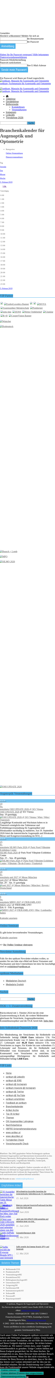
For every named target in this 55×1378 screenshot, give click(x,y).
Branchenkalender (14, 1106)
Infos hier (48, 1021)
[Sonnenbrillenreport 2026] (9, 1238)
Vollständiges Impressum (36, 1320)
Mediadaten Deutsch (16, 980)
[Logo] (24, 88)
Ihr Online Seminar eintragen (18, 944)
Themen (10, 1117)
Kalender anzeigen (8, 918)
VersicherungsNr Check (17, 1143)
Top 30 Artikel (12, 1113)
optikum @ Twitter (15, 1091)
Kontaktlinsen (18, 107)
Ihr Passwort (33, 42)
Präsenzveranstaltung (14, 157)
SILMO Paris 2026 (9, 852)
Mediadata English (15, 984)
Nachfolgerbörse (14, 1125)
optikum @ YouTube (15, 1095)
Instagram (11, 112)
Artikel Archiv (12, 1110)
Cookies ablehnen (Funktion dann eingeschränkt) (22, 1373)
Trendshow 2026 (14, 117)
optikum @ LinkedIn (15, 1076)
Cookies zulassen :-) (10, 1370)
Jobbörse (11, 99)
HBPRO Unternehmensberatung (21, 1128)
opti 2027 (4, 880)
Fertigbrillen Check (15, 1139)
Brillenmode (12, 104)
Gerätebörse (12, 101)
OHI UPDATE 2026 (9, 812)
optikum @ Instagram (16, 1084)
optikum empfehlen (15, 1099)
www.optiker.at (13, 1132)
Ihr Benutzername (35, 38)
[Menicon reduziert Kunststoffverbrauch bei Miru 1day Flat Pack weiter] (9, 1216)
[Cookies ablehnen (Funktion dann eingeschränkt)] (27, 1377)
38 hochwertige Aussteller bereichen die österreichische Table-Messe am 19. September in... (35, 1192)
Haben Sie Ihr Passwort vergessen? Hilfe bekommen (24, 54)
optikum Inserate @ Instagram (21, 1087)
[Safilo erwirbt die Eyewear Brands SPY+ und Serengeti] (7, 1257)
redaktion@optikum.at (25, 1179)
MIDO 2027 (6, 905)
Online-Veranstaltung (14, 153)
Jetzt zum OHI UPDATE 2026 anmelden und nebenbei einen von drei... (32, 1220)
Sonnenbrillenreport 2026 (25, 1233)
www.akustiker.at (14, 1136)
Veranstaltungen (19, 109)
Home (9, 1073)
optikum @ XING (14, 1080)
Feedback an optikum (16, 1102)
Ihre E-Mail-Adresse (36, 65)
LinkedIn (10, 115)
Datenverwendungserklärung (13, 57)
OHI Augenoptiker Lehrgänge (19, 1121)
